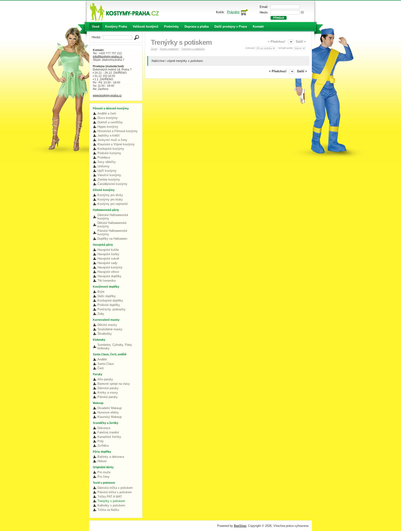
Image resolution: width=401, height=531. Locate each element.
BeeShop (240, 526)
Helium (102, 461)
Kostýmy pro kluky (110, 199)
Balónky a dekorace (110, 456)
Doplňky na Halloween (112, 238)
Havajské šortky (108, 254)
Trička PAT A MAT (109, 496)
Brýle (100, 291)
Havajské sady (107, 263)
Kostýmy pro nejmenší (112, 204)
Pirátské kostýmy (109, 153)
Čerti (100, 368)
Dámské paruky (108, 388)
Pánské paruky (107, 397)
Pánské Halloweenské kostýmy (112, 232)
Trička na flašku (108, 510)
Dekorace (103, 428)
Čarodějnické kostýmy (112, 184)
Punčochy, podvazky (111, 309)
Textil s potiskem (169, 49)
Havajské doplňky (109, 276)
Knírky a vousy (107, 392)
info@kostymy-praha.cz (107, 56)
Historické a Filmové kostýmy (117, 131)
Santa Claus (105, 364)
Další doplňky (106, 296)
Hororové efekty (108, 412)
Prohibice (103, 157)
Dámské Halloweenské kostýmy (112, 216)
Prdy (100, 441)
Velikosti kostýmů (145, 26)
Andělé (102, 359)
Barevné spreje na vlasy (113, 383)
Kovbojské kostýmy (110, 148)
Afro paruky (105, 379)
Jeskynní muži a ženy (112, 140)
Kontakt (258, 26)
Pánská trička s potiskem (114, 492)
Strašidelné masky (110, 329)
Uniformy (103, 166)
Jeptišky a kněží (108, 135)
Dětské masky (107, 325)
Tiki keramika (106, 280)
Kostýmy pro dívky (110, 195)
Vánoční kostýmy (109, 175)
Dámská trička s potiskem (115, 488)
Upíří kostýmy (106, 170)
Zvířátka (103, 445)
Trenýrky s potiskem (111, 501)
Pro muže (103, 472)
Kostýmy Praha (116, 26)
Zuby (100, 313)
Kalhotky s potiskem (111, 505)
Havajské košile (108, 249)
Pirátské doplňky (108, 305)
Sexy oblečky (106, 162)
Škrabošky (104, 333)
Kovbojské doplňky (110, 300)
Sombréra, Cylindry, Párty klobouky (114, 346)
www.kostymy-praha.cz (107, 95)
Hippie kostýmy (107, 126)
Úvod (95, 26)
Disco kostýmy (107, 118)
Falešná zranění (108, 432)
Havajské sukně (108, 258)
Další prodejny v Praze (230, 26)
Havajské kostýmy (110, 267)
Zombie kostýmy (108, 179)
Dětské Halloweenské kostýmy (111, 224)
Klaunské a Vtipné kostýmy (116, 144)
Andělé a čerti (106, 113)
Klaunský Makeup (109, 417)
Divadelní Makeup (109, 408)
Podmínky (171, 26)
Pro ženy (103, 476)
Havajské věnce (108, 271)
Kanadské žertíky (109, 437)
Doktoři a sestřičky (110, 122)
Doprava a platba (196, 26)
